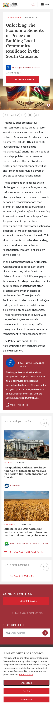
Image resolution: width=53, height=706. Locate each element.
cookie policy (26, 674)
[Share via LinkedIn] (11, 115)
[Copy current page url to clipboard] (36, 115)
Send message (28, 601)
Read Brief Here (24, 79)
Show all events (22, 576)
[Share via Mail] (30, 115)
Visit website (19, 404)
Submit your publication (28, 613)
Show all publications (26, 551)
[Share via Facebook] (5, 115)
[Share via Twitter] (17, 115)
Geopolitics (13, 17)
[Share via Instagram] (23, 115)
